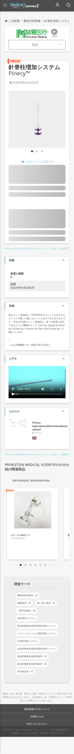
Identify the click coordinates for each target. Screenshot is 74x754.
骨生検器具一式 (25, 671)
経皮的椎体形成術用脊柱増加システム (36, 625)
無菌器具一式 (24, 603)
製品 (35, 45)
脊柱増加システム (26, 618)
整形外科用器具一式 (27, 595)
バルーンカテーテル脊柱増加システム (36, 633)
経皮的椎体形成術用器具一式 (32, 656)
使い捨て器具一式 (46, 603)
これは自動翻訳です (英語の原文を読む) (29, 344)
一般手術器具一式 (26, 610)
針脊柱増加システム (27, 641)
